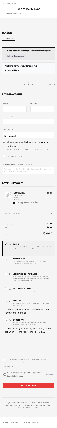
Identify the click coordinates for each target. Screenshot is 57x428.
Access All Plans (12, 70)
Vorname (6, 103)
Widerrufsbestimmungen (40, 363)
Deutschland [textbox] (10, 136)
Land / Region (9, 129)
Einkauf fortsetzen (15, 56)
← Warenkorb (9, 38)
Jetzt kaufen (28, 385)
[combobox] (28, 135)
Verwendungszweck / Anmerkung (18, 164)
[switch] (15, 203)
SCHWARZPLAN (28, 8)
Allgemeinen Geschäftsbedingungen (15, 363)
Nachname (34, 103)
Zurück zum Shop (10, 3)
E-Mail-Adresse (9, 116)
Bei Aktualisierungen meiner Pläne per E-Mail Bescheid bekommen (30, 374)
